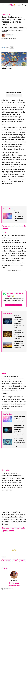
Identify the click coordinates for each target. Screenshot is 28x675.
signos (22, 560)
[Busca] (22, 5)
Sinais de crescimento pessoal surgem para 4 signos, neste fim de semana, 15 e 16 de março (19, 321)
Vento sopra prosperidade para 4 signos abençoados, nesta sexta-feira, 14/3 (19, 334)
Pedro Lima (9, 36)
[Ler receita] (12, 95)
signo (15, 560)
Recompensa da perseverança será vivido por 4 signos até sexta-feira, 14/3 (19, 345)
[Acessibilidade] (3, 5)
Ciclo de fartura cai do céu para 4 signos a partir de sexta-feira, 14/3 (19, 419)
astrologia (6, 560)
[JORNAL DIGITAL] (19, 5)
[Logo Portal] (12, 5)
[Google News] (7, 47)
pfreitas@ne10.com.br (14, 585)
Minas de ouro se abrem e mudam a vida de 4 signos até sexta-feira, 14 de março (19, 442)
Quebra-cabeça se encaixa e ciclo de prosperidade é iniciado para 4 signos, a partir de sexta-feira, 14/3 (19, 430)
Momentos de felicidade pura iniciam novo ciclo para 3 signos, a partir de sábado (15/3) (19, 215)
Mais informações (8, 588)
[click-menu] (25, 5)
